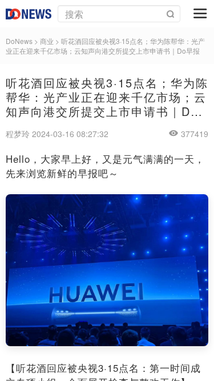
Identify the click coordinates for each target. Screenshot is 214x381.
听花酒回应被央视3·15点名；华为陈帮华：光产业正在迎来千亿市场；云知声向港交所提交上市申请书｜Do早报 (105, 45)
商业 (47, 41)
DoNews (19, 41)
